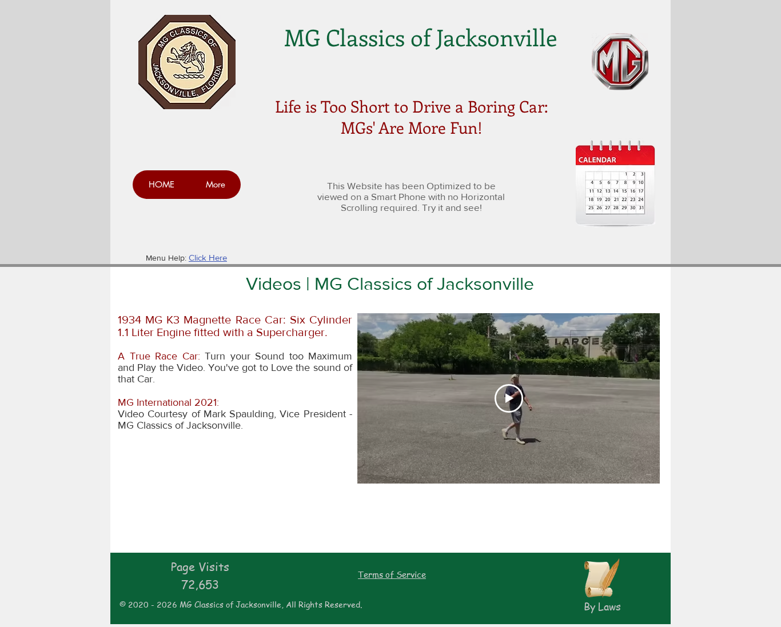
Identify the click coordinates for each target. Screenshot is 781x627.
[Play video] (509, 398)
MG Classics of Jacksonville (420, 37)
